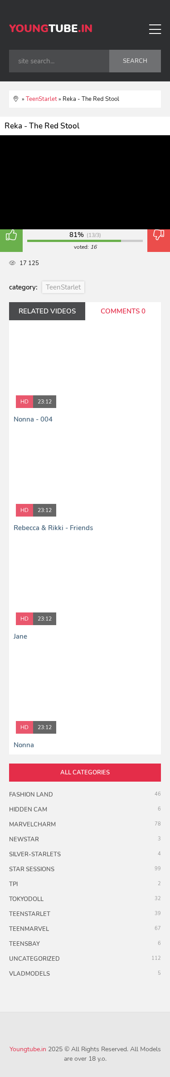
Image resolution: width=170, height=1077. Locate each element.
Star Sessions (31, 869)
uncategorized (34, 959)
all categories (85, 773)
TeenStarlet (63, 287)
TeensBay (24, 944)
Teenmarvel (29, 929)
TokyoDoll (26, 899)
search (135, 61)
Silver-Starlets (35, 854)
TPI (13, 884)
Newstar (24, 839)
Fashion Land (31, 795)
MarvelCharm (32, 825)
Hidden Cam (28, 810)
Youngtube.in (28, 1049)
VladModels (29, 974)
